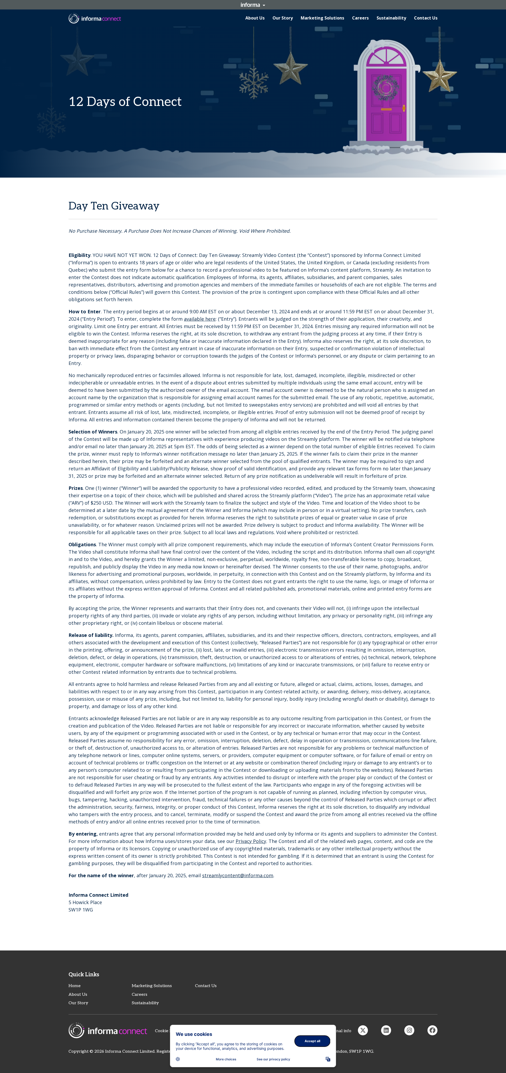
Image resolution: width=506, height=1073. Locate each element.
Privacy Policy (251, 841)
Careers (139, 994)
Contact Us (206, 985)
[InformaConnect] (363, 1030)
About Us (78, 994)
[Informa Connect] (386, 1030)
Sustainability (145, 1003)
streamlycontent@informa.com (237, 875)
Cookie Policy (168, 1030)
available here (200, 319)
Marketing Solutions (152, 985)
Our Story (78, 1003)
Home (75, 985)
